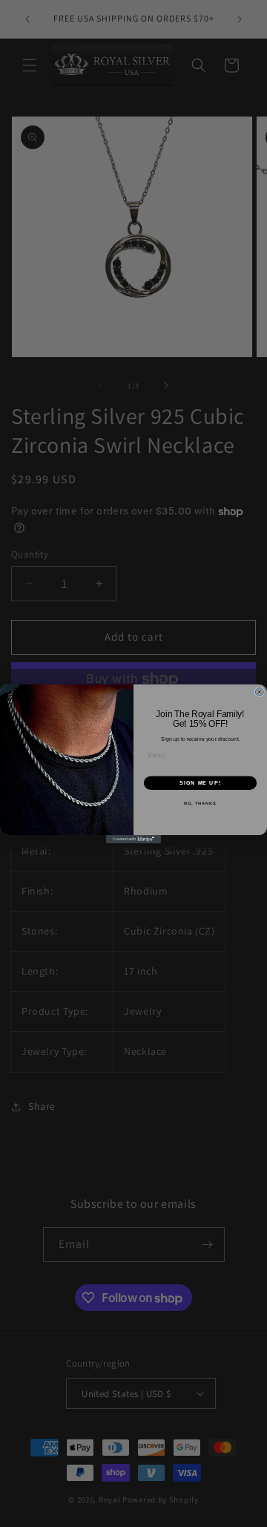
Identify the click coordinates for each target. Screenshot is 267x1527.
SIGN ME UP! (200, 782)
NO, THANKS (200, 803)
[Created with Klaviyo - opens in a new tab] (133, 839)
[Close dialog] (259, 691)
